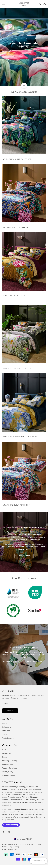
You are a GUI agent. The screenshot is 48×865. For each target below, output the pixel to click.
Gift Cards (6, 731)
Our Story (6, 723)
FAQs (4, 749)
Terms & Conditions (9, 768)
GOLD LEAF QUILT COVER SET (16, 296)
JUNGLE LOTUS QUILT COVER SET (18, 368)
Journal (5, 734)
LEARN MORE (24, 556)
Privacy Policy (7, 772)
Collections (6, 727)
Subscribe (10, 711)
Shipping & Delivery (9, 761)
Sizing (4, 757)
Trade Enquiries (8, 738)
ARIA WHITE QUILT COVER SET (16, 505)
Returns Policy (7, 764)
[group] (24, 43)
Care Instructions (8, 775)
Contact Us (6, 753)
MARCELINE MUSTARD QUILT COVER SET (21, 437)
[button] (38, 861)
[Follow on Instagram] (9, 832)
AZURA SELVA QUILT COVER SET (17, 159)
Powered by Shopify (10, 847)
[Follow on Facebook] (3, 832)
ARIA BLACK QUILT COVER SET (16, 227)
